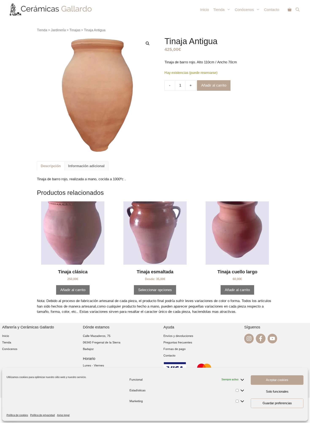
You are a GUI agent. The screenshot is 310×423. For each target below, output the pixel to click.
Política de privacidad (42, 415)
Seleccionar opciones (155, 290)
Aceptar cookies (277, 380)
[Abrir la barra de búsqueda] (298, 9)
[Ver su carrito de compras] (290, 9)
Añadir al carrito (213, 85)
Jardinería (58, 30)
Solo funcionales (277, 391)
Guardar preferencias (277, 403)
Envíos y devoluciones (178, 336)
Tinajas (74, 30)
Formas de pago (174, 349)
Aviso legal (63, 415)
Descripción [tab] (51, 166)
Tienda (219, 10)
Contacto (271, 10)
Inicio (204, 10)
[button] (147, 43)
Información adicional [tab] (86, 166)
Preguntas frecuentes (177, 342)
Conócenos (244, 10)
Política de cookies (17, 415)
